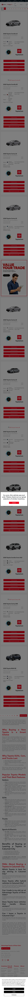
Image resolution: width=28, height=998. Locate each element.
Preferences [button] (22, 985)
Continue (14, 502)
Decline (14, 991)
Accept (14, 988)
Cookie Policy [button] (18, 983)
